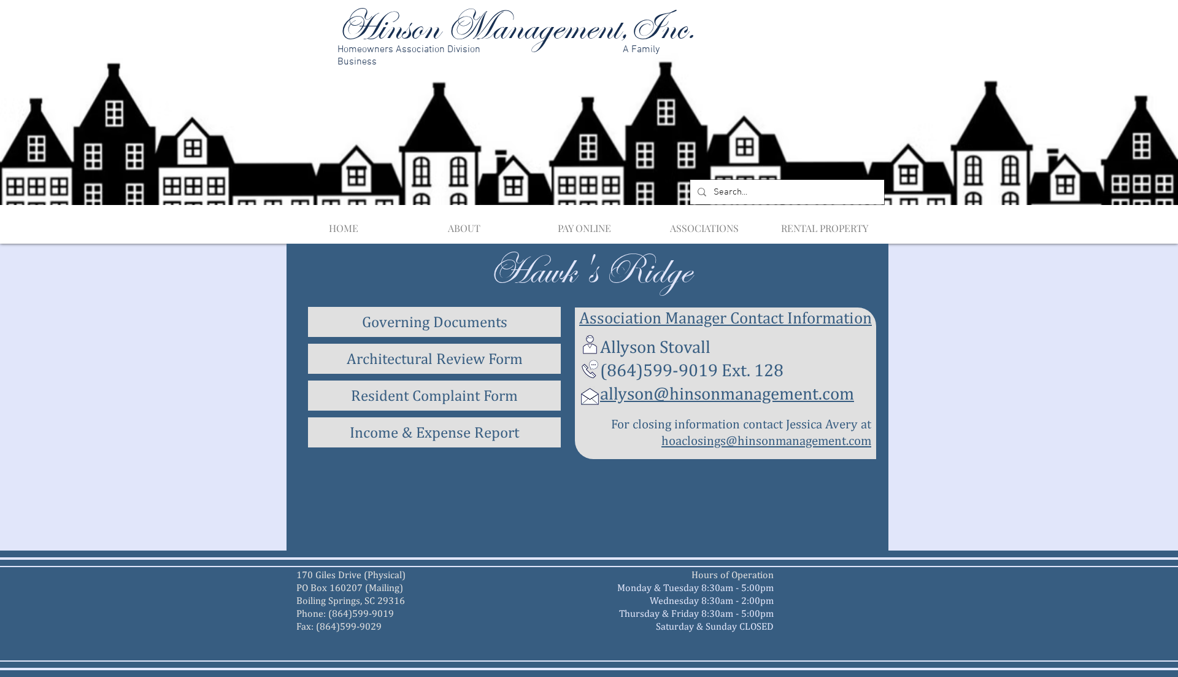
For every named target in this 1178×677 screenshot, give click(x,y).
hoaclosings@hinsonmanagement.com (766, 440)
